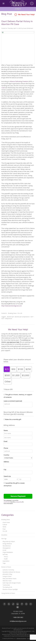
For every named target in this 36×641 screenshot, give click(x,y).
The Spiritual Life (7, 587)
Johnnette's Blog (7, 574)
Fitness (6, 556)
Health (6, 559)
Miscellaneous (7, 546)
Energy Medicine (7, 543)
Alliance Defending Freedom (19, 81)
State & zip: (7, 476)
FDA (2, 318)
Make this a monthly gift (13, 419)
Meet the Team (7, 581)
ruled (3, 88)
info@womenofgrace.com (18, 621)
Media (4, 527)
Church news (6, 522)
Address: (6, 462)
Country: (6, 455)
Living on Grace (7, 576)
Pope (4, 529)
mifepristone (8, 318)
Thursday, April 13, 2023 (14, 28)
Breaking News (12, 313)
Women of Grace (6, 567)
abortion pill (10, 317)
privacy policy (18, 502)
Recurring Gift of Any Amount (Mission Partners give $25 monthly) (18, 413)
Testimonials (6, 585)
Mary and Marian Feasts (9, 578)
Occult (4, 550)
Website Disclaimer (21, 638)
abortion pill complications (22, 317)
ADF (32, 317)
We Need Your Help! (26, 14)
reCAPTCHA (7, 502)
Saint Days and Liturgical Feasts (12, 583)
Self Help (5, 554)
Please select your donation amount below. (17, 360)
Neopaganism (7, 548)
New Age (3, 538)
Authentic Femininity (8, 570)
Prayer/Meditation (8, 552)
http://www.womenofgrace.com (11, 306)
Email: (5, 441)
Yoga (4, 563)
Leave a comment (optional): (13, 401)
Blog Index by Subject (9, 541)
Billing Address (9, 425)
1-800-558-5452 (18, 617)
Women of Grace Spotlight (10, 589)
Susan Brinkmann (28, 28)
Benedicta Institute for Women (11, 572)
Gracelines (4, 535)
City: (5, 469)
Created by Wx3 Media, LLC (9, 638)
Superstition (6, 561)
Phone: (6, 448)
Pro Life (20, 313)
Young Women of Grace (8, 593)
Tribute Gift (8, 389)
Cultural (5, 524)
